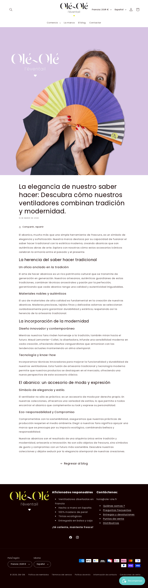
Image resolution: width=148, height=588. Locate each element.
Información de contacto (105, 575)
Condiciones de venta (130, 575)
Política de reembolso (38, 575)
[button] (11, 9)
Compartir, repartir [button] (33, 226)
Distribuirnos (111, 523)
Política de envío (82, 575)
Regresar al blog (76, 463)
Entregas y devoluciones (119, 514)
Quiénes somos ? (114, 506)
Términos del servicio (62, 575)
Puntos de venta (113, 518)
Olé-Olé (21, 575)
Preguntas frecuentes (117, 510)
